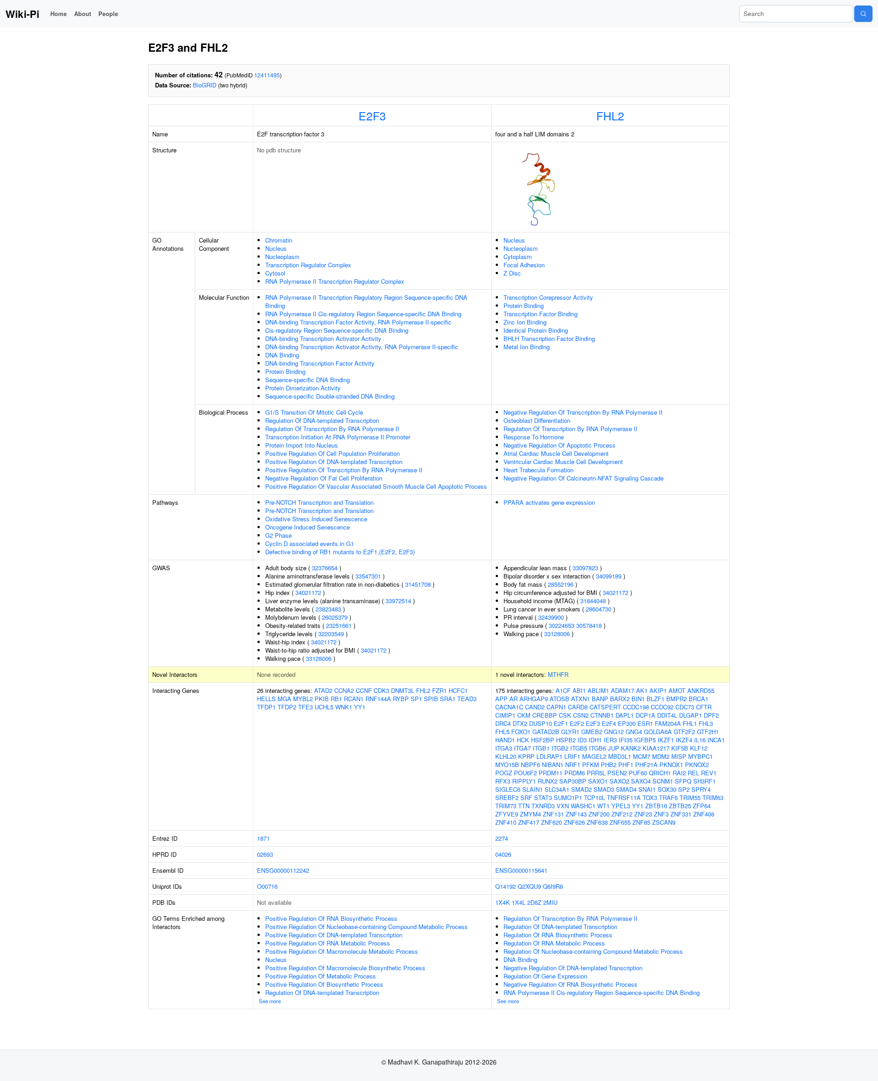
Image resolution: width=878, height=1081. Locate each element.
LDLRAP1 (549, 756)
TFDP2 (287, 707)
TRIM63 (712, 797)
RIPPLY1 (524, 781)
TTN (524, 805)
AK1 (642, 690)
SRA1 (447, 698)
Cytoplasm (517, 256)
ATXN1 (580, 698)
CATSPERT (605, 707)
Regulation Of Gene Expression (545, 976)
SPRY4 (701, 789)
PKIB (322, 698)
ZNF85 (641, 822)
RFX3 (502, 781)
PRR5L (596, 772)
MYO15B (507, 764)
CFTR (704, 707)
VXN (563, 805)
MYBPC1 (700, 756)
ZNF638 (597, 822)
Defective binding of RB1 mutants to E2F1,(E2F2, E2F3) (340, 551)
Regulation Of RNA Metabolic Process (554, 943)
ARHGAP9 (533, 698)
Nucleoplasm (282, 256)
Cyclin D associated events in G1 (309, 543)
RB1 (336, 698)
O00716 (267, 886)
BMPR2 (676, 698)
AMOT (677, 690)
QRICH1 (660, 772)
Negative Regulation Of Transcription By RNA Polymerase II (583, 412)
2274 (501, 838)
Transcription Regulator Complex (308, 264)
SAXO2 (619, 781)
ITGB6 (597, 748)
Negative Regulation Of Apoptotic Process (559, 445)
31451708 (418, 584)
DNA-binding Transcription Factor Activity (320, 363)
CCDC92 (662, 707)
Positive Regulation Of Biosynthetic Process (324, 984)
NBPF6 (530, 764)
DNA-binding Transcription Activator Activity (323, 338)
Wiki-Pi (22, 13)
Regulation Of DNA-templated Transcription (322, 420)
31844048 (593, 600)
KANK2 (631, 748)
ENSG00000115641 (521, 870)
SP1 (416, 698)
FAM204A (668, 723)
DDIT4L (667, 715)
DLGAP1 (690, 715)
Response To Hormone (533, 436)
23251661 (339, 625)
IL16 (700, 739)
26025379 (335, 617)
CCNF (364, 690)
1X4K (502, 902)
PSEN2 (617, 772)
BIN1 (638, 698)
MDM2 (660, 756)
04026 (503, 854)
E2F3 (372, 115)
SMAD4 (626, 789)
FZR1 (439, 690)
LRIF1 (572, 756)
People (108, 13)
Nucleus (276, 248)
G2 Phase (278, 535)
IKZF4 (684, 739)
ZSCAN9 (663, 822)
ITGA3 (503, 748)
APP (501, 698)
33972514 (398, 600)
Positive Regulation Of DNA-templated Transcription (333, 461)
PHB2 (608, 764)
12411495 (267, 75)
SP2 (684, 789)
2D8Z (534, 902)
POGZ (503, 772)
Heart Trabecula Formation (538, 469)
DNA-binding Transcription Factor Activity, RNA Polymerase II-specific (358, 322)
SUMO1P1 (568, 797)
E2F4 (609, 723)
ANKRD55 (700, 690)
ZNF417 (528, 822)
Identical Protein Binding (535, 330)
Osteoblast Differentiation (536, 420)
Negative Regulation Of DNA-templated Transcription (572, 967)
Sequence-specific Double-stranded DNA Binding (330, 396)
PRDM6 (574, 772)
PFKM (590, 764)
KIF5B (679, 748)
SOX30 (667, 789)
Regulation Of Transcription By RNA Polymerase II (332, 428)
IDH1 (595, 739)
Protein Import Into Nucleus (301, 445)
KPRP (526, 756)
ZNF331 (680, 814)
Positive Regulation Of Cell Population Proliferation (332, 453)
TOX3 (649, 797)
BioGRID (204, 85)
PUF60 (638, 772)
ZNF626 (574, 822)
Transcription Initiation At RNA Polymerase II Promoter (337, 436)
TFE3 (305, 707)
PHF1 (625, 764)
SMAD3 (604, 789)
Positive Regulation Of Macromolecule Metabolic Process (341, 951)
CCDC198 (636, 707)
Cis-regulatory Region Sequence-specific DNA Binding (336, 330)
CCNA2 (344, 690)
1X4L (518, 902)
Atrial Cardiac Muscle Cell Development (556, 453)
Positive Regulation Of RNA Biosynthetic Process (331, 918)
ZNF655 (620, 822)
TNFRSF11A (624, 797)
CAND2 (535, 707)
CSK (565, 715)
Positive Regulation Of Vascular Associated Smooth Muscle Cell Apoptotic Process (376, 486)
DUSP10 (540, 723)
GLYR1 (570, 731)
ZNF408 (703, 814)
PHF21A (646, 764)
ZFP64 (702, 805)
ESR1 (645, 723)
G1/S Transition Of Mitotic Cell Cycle (314, 412)
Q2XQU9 (529, 886)
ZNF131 (553, 814)
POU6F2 (525, 772)
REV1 (709, 772)
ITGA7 (522, 748)
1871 (263, 838)
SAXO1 (598, 781)
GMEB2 (591, 731)
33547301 (368, 576)
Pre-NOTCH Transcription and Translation (319, 502)
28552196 (560, 584)
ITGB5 (578, 748)
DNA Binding (282, 355)
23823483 (328, 609)
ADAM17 (622, 690)
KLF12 (698, 748)
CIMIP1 (505, 715)
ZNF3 (661, 814)
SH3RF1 (704, 781)
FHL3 (706, 723)
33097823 (585, 567)
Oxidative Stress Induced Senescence (316, 518)
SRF (526, 797)
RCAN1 (354, 698)
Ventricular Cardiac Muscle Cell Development (563, 461)
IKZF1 (666, 739)
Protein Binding (285, 371)
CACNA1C (509, 707)
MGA (284, 698)
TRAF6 (668, 797)
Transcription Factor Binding (540, 313)
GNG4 (634, 731)
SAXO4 (641, 781)
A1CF (563, 690)
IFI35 (625, 739)
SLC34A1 (557, 789)
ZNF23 (643, 814)
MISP (678, 756)
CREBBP (544, 715)
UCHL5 (324, 707)
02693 (265, 854)
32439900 (551, 617)
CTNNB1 (602, 715)
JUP (613, 748)
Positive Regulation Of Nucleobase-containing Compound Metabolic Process (366, 926)
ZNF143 (576, 814)
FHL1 (690, 723)
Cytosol (275, 273)
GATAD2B (545, 731)
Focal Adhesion (524, 264)
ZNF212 (621, 814)
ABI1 (579, 690)
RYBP (401, 698)
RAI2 (679, 772)
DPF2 (711, 715)
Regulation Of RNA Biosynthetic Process (557, 934)
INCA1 (716, 739)
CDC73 (684, 707)
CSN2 (581, 715)
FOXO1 (520, 731)
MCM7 (641, 756)
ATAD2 (323, 690)
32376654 (324, 567)
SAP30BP (572, 781)
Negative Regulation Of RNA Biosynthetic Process (570, 984)
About (82, 13)
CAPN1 (556, 707)
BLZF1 (655, 698)
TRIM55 (690, 797)
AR (513, 698)
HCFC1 (458, 690)
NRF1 (572, 764)
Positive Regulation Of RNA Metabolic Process (327, 943)
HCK (523, 739)
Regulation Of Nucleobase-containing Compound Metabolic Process (593, 951)
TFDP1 (266, 707)
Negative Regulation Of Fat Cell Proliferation (323, 478)
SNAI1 (647, 789)
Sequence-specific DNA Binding (307, 379)
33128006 (319, 658)
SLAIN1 (532, 789)
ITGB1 (541, 748)
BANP (600, 698)
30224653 (561, 625)
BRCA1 (698, 698)
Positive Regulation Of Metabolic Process (320, 976)
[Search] (863, 13)
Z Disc (512, 273)
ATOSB (559, 698)
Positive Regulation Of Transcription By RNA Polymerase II (344, 469)
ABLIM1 (598, 690)
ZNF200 (599, 814)
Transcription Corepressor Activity (548, 297)
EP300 (627, 723)
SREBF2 (507, 797)
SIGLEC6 (507, 789)
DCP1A (645, 715)
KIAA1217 (655, 748)
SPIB (431, 698)
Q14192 (505, 886)
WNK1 (343, 707)
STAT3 (543, 797)
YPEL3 (620, 805)
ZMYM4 (530, 814)
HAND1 (505, 739)
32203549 (331, 633)
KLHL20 (505, 756)
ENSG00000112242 (283, 870)
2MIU (550, 902)
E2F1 (561, 723)
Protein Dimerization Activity (303, 388)
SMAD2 (581, 789)
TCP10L (594, 797)
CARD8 (578, 707)
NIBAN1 (552, 764)
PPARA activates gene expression (549, 502)
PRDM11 (550, 772)
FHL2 (610, 115)
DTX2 (520, 723)
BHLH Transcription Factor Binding (549, 338)
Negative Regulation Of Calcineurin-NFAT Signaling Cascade (583, 478)
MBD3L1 (619, 756)
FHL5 (502, 731)
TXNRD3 (543, 805)
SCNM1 (663, 781)
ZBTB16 (656, 805)
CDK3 (381, 690)
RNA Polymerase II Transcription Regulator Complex (334, 281)
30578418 (589, 625)
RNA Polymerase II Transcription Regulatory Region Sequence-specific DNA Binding (366, 301)
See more (270, 1001)
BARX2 (620, 698)
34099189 (608, 576)
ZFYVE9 (506, 814)
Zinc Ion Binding (524, 322)
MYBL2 (303, 698)
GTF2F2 (684, 731)
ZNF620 (551, 822)
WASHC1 (583, 805)
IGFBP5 (645, 739)
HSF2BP (542, 739)
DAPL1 (625, 715)
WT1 (603, 805)
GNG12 (614, 731)
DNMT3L (402, 690)
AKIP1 (658, 690)
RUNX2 (547, 781)
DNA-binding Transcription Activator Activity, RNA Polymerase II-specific (361, 346)
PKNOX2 (697, 764)
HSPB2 (566, 739)
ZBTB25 (680, 805)
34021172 (308, 592)
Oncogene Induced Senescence (307, 527)
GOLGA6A (658, 731)
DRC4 (503, 723)
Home (58, 13)
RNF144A (378, 698)
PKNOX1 (671, 764)
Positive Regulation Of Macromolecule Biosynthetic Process (345, 967)
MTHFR (558, 674)
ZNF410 (505, 822)
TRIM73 (505, 805)
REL (693, 772)
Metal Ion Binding (526, 346)
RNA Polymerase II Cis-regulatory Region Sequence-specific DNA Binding (363, 313)
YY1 (359, 707)
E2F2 (577, 723)
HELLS (266, 698)
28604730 (598, 609)
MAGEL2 (594, 756)
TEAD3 (466, 698)
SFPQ (683, 781)
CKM (523, 715)
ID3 (582, 739)
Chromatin (278, 240)
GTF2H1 (708, 731)
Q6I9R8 (553, 886)
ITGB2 (559, 748)
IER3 (610, 739)
